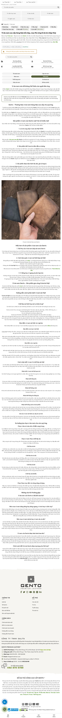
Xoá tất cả (25, 47)
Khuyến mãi (5, 608)
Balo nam (16, 76)
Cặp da (36, 692)
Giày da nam (16, 82)
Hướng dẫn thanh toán (8, 634)
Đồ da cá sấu (45, 82)
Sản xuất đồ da (6, 610)
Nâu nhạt (34, 27)
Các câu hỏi (35, 602)
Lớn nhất (37, 29)
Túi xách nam (16, 73)
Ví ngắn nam (11, 19)
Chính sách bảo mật (7, 622)
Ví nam (31, 694)
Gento (24, 36)
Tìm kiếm (58, 7)
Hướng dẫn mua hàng (7, 631)
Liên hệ (4, 602)
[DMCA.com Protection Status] (24, 710)
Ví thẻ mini (31, 19)
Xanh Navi (15, 27)
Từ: (6, 47)
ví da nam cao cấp (13, 139)
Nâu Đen (53, 27)
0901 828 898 (21, 654)
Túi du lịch (53, 692)
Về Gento (4, 605)
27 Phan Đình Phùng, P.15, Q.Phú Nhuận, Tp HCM (27, 650)
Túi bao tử (25, 694)
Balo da (48, 692)
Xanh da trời (44, 27)
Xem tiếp (55, 42)
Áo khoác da (45, 79)
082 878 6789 (13, 654)
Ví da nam (10, 36)
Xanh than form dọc (8, 29)
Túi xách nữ (35, 610)
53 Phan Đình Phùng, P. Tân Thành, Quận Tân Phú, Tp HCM (23, 652)
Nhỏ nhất (22, 29)
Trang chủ (5, 24)
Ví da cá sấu (30, 13)
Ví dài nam (50, 13)
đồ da (49, 326)
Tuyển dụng (35, 608)
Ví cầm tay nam (11, 13)
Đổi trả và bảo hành (7, 625)
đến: (16, 47)
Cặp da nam (45, 73)
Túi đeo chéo (42, 692)
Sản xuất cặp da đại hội (8, 613)
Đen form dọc (25, 27)
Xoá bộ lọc (5, 27)
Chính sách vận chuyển (8, 628)
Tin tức (34, 605)
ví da (20, 286)
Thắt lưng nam (16, 79)
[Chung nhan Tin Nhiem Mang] (42, 710)
